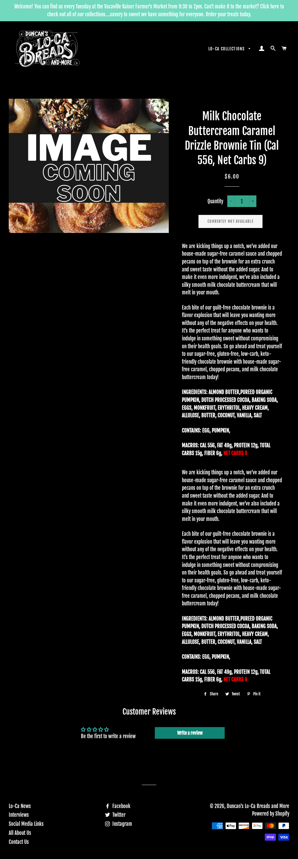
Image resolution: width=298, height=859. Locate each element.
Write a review (190, 733)
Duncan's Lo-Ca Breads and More (258, 806)
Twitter (118, 815)
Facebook (120, 806)
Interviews (19, 815)
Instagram (121, 824)
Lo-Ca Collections (227, 48)
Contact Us (19, 842)
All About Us (20, 833)
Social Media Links (26, 824)
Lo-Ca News (20, 806)
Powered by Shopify (270, 814)
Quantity (215, 201)
